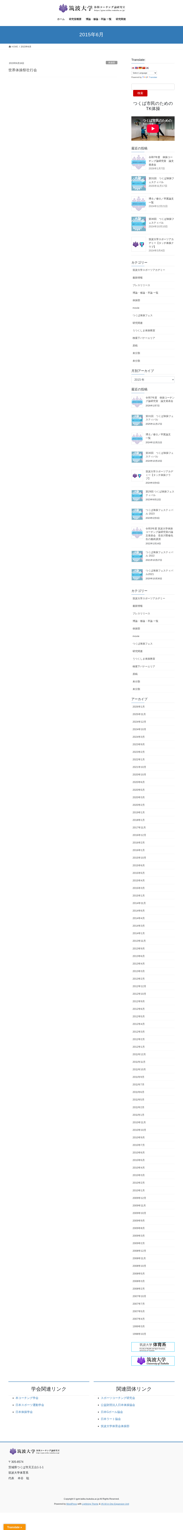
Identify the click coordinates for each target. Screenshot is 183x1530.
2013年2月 (139, 978)
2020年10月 (139, 774)
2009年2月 (139, 1243)
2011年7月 (138, 1084)
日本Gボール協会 (112, 1411)
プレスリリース (141, 285)
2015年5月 (139, 872)
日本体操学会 (24, 1411)
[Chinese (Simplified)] (143, 67)
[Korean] (147, 67)
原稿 (135, 345)
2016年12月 (139, 835)
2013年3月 (139, 971)
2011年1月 (138, 1114)
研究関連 (138, 322)
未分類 (136, 353)
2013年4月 (139, 963)
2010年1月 (139, 1190)
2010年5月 (139, 1160)
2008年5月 (139, 1273)
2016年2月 (139, 842)
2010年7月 (139, 1145)
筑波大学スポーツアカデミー (149, 269)
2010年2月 (139, 1182)
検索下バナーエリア (144, 338)
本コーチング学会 (27, 1397)
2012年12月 (139, 986)
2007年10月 (139, 1296)
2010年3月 (139, 1175)
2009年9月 (139, 1220)
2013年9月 (139, 948)
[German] (140, 67)
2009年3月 (139, 1235)
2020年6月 (139, 782)
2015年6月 (139, 865)
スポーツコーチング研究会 (118, 1397)
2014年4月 (139, 918)
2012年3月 (139, 1031)
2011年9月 (138, 1076)
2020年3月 (139, 797)
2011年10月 (139, 1069)
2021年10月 (139, 767)
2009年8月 (139, 1228)
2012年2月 (139, 1039)
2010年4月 (139, 1167)
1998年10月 (139, 1333)
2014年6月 (139, 910)
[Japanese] (133, 67)
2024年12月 (139, 721)
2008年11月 (139, 1258)
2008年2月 (139, 1288)
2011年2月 (138, 1107)
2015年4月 (139, 880)
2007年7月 (139, 1303)
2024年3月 (139, 736)
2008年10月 (139, 1265)
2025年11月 (139, 714)
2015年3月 (139, 888)
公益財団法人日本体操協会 (118, 1404)
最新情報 (138, 277)
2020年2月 (139, 804)
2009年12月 (139, 1198)
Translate (153, 77)
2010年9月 (139, 1137)
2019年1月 (139, 812)
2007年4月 (139, 1318)
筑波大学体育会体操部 (115, 1426)
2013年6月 (139, 956)
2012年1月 (139, 1046)
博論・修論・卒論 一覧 (145, 292)
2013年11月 (139, 940)
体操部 (111, 62)
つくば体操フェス (143, 315)
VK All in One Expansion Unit (115, 1504)
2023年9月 (139, 744)
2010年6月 (139, 1152)
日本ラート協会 (111, 1418)
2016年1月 (139, 850)
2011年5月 (138, 1099)
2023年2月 (139, 751)
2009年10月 (139, 1213)
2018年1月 (139, 820)
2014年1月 (139, 933)
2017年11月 (139, 827)
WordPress (71, 1504)
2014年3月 (139, 925)
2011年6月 (138, 1092)
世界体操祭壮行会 (22, 70)
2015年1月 (139, 895)
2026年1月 (139, 706)
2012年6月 (139, 1008)
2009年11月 (139, 1205)
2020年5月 (139, 789)
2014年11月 (139, 903)
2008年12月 (139, 1250)
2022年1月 (139, 759)
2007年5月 (139, 1311)
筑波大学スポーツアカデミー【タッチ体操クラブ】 (161, 243)
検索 (140, 93)
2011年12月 (139, 1054)
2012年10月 (139, 993)
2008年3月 (139, 1281)
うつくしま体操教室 (144, 330)
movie (136, 307)
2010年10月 (139, 1129)
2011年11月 (139, 1061)
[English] (136, 67)
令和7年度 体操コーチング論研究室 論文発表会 (161, 161)
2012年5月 (139, 1016)
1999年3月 (139, 1326)
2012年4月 (139, 1024)
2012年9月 (139, 1001)
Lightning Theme (90, 1504)
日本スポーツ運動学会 (30, 1404)
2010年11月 (139, 1122)
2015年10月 (139, 857)
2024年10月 (139, 729)
